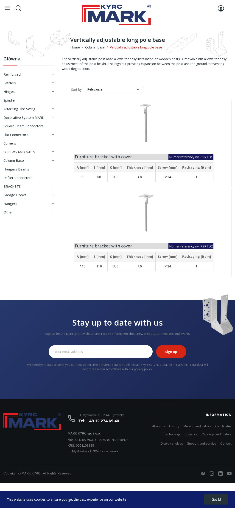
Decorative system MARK (23, 117)
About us (158, 426)
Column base (13, 160)
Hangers (10, 203)
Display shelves (171, 443)
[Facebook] (203, 473)
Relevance (114, 89)
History (174, 426)
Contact (226, 443)
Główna (11, 59)
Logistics (191, 434)
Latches (9, 83)
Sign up (171, 351)
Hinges (9, 91)
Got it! (216, 499)
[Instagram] (212, 473)
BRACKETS (12, 186)
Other (8, 212)
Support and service (201, 443)
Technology (172, 434)
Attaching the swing (19, 108)
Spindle (9, 100)
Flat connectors (15, 134)
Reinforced (12, 74)
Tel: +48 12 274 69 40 (98, 421)
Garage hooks (14, 195)
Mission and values (197, 426)
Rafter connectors (18, 177)
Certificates (223, 426)
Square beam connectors (23, 126)
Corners (9, 143)
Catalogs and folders (216, 434)
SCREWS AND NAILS (19, 152)
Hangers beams (16, 169)
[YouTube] (229, 473)
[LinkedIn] (220, 473)
